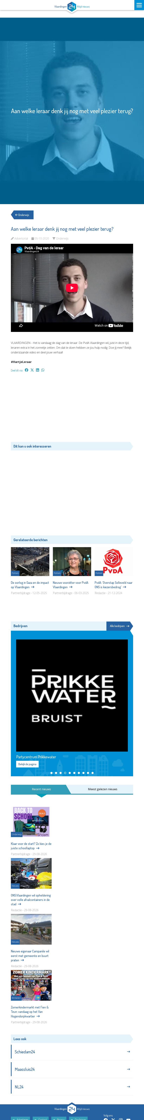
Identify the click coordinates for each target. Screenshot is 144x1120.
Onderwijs (23, 215)
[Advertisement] (72, 408)
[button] (51, 773)
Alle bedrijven (117, 626)
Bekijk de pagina (27, 764)
